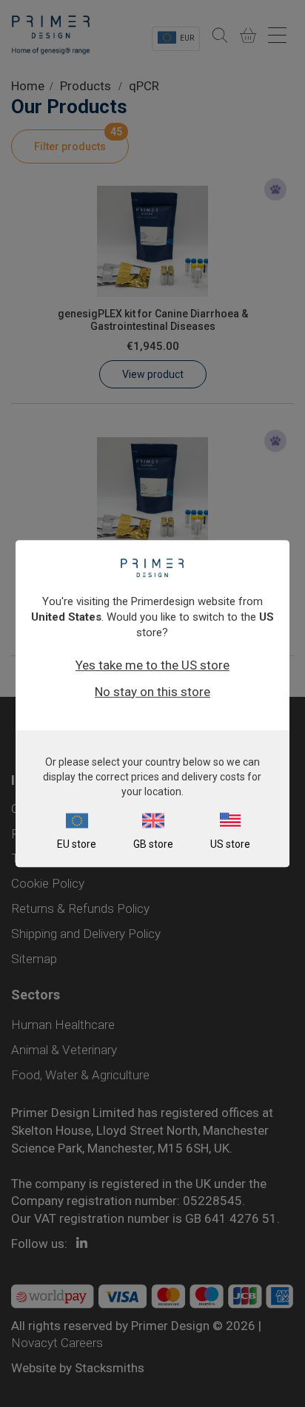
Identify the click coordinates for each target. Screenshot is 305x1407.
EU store (76, 844)
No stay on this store (152, 691)
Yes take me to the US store (152, 665)
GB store (153, 844)
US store (230, 844)
